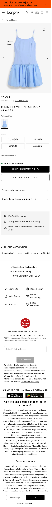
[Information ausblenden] (45, 4)
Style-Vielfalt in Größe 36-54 (26, 275)
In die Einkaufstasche (23, 169)
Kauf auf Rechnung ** (23, 271)
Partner (20, 410)
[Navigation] (3, 12)
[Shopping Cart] (47, 12)
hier (41, 443)
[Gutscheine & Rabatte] (37, 12)
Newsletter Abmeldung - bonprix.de (21, 377)
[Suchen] (27, 12)
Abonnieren (25, 359)
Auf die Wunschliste (23, 177)
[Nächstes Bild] (47, 58)
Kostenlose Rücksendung (25, 267)
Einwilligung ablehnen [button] (25, 503)
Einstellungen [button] (15, 497)
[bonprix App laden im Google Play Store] (34, 395)
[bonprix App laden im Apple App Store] (15, 395)
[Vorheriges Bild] (3, 58)
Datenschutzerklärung (30, 381)
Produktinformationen (13, 190)
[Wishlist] (42, 12)
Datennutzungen (37, 413)
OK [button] (35, 497)
